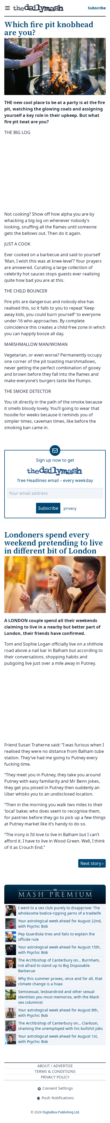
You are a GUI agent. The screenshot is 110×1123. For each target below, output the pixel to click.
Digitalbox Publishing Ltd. (61, 1112)
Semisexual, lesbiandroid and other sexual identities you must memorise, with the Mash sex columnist (58, 997)
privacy (70, 508)
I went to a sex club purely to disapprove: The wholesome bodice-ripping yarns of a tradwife (59, 910)
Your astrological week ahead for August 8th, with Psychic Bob (58, 1012)
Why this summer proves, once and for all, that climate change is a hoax (60, 981)
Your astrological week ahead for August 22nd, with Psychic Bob (60, 923)
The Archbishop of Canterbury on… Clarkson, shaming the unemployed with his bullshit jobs (60, 1026)
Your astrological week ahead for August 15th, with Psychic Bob (59, 949)
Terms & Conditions (55, 1071)
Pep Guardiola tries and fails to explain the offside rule (56, 936)
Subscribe (48, 508)
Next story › (92, 863)
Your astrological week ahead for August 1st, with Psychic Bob (58, 1039)
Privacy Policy (55, 1076)
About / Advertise (55, 1065)
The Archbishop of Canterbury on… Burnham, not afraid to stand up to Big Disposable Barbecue (59, 965)
